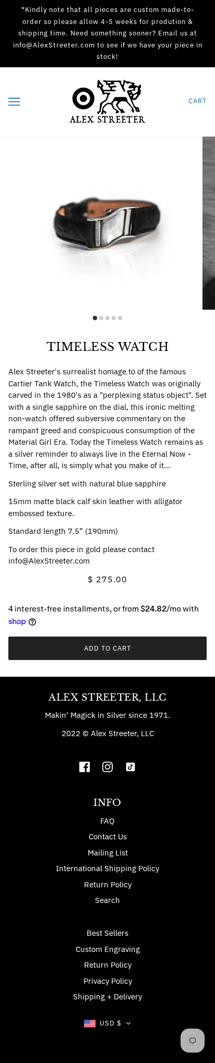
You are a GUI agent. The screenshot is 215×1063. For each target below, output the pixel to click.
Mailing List (108, 853)
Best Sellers (107, 933)
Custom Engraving (108, 949)
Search (107, 900)
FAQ (107, 821)
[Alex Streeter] (107, 100)
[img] (84, 766)
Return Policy (108, 884)
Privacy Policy (107, 981)
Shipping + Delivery (107, 996)
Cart (197, 100)
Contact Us (108, 836)
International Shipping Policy (107, 868)
